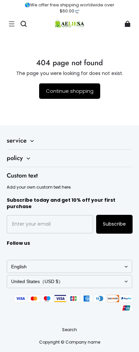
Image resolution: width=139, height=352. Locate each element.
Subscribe (114, 224)
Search (69, 330)
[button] (11, 24)
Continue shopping (69, 90)
